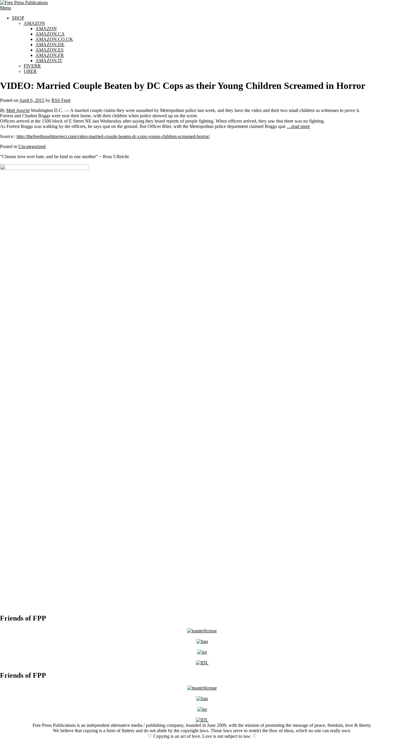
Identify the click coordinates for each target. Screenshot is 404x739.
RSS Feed (60, 100)
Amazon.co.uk (54, 39)
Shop (18, 17)
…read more (298, 126)
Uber (30, 71)
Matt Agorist (18, 110)
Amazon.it (48, 60)
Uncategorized (32, 146)
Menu (5, 7)
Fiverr (32, 65)
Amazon (34, 23)
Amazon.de (49, 44)
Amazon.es (49, 49)
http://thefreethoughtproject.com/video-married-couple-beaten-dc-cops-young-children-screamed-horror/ (113, 136)
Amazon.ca (50, 33)
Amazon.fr (49, 55)
